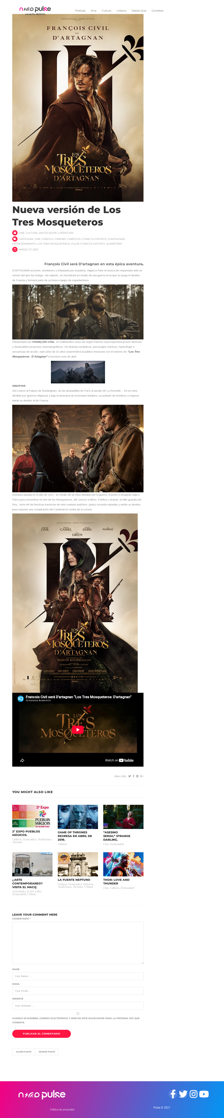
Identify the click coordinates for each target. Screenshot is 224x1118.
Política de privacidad (62, 1109)
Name (16, 969)
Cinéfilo (47, 239)
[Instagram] (193, 1094)
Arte (93, 10)
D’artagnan (116, 239)
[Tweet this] (129, 776)
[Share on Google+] (142, 776)
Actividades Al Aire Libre (26, 891)
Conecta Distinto (94, 239)
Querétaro (114, 243)
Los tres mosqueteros (53, 243)
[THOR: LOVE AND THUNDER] (123, 864)
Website (17, 998)
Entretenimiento (24, 243)
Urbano (121, 10)
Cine (21, 232)
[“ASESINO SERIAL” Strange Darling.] (123, 816)
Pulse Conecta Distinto (88, 243)
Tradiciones (44, 839)
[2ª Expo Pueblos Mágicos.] (32, 816)
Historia (88, 884)
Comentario (21, 918)
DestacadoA (29, 839)
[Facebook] (173, 1094)
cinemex (60, 239)
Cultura (106, 10)
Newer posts (47, 1051)
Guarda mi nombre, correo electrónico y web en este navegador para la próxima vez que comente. (76, 1020)
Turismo (17, 842)
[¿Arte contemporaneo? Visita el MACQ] (32, 864)
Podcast (80, 10)
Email (16, 983)
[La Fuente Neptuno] (78, 864)
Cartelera (157, 10)
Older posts (23, 1051)
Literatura (65, 232)
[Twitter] (183, 1094)
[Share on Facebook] (133, 776)
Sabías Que (139, 10)
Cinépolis (74, 239)
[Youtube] (204, 1094)
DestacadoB (48, 232)
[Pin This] (137, 776)
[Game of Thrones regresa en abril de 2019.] (78, 816)
